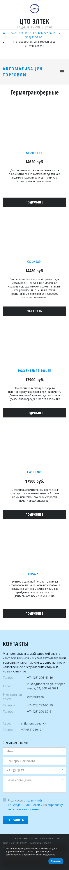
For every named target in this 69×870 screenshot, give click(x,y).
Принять (56, 861)
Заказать (34, 311)
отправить (15, 820)
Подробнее (49, 854)
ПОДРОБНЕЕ (34, 514)
